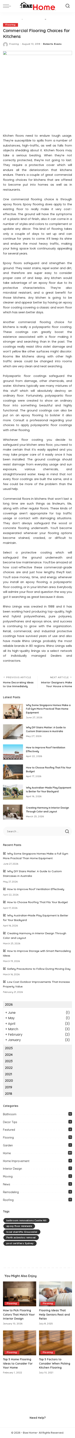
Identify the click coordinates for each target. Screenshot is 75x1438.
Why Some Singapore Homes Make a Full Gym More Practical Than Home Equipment (48, 709)
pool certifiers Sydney (20, 1243)
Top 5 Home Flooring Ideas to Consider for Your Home (18, 1363)
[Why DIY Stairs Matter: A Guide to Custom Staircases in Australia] (13, 731)
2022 (9, 1068)
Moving (8, 1176)
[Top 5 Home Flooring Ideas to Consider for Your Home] (19, 1342)
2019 (8, 1087)
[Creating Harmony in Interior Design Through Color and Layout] (13, 812)
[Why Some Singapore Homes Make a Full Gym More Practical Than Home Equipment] (13, 711)
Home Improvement (16, 1161)
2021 (8, 1074)
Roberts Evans (52, 44)
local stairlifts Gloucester (21, 1231)
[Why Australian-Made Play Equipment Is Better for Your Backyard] (13, 792)
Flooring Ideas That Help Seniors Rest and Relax (54, 1314)
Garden (8, 1145)
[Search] (67, 6)
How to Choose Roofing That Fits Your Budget (37, 902)
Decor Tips (10, 1122)
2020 (9, 1081)
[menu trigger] (8, 6)
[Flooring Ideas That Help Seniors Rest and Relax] (55, 1293)
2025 (9, 1048)
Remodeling (11, 1192)
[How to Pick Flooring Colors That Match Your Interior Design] (19, 1293)
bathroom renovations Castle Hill (26, 1220)
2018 (8, 1094)
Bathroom (9, 1114)
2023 (9, 1061)
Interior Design (12, 1168)
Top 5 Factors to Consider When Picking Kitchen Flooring (54, 1363)
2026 (9, 1004)
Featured (9, 1130)
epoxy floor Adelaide (19, 1226)
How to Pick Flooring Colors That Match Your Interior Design (19, 1314)
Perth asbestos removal (21, 1237)
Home (7, 1153)
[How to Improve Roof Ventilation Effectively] (13, 751)
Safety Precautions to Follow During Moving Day (38, 968)
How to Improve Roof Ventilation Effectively (35, 889)
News (6, 1184)
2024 (9, 1055)
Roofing (8, 1200)
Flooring (10, 24)
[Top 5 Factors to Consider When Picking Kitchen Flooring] (55, 1342)
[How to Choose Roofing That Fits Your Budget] (13, 772)
